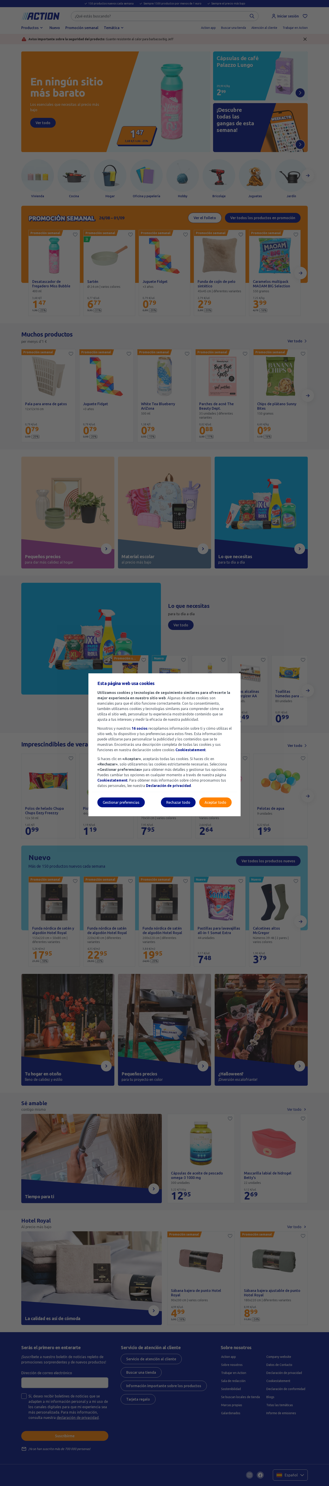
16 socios (139, 728)
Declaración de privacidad (168, 786)
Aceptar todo (215, 802)
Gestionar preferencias (121, 802)
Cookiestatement (190, 750)
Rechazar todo (178, 802)
